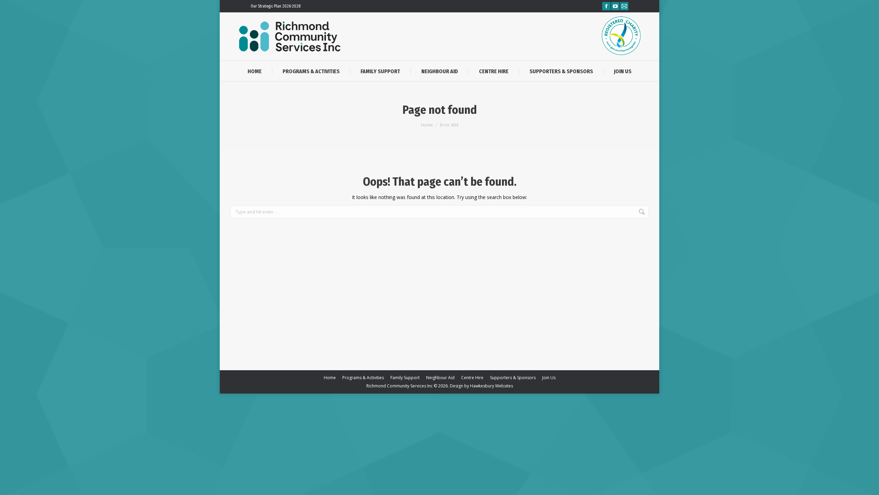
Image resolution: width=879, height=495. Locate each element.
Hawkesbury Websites (491, 386)
